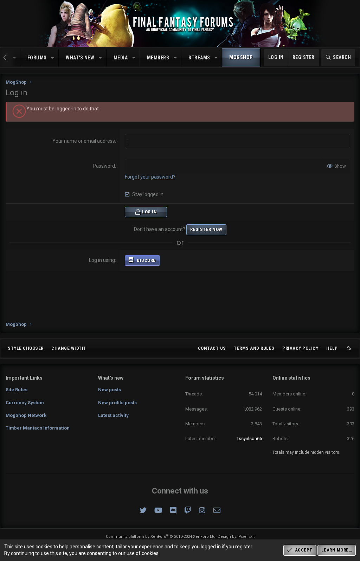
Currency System (25, 402)
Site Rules (16, 389)
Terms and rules (254, 348)
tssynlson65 (249, 438)
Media (121, 57)
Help (332, 348)
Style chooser (26, 348)
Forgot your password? (150, 177)
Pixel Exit (246, 536)
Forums (37, 57)
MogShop (241, 57)
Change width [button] (68, 348)
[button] (52, 58)
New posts (109, 389)
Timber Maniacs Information (38, 428)
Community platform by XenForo (161, 536)
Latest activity (113, 415)
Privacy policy (300, 348)
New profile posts (117, 402)
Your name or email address (83, 141)
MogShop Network (26, 415)
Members (158, 57)
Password (104, 166)
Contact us (212, 348)
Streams (199, 57)
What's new (80, 57)
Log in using (102, 260)
